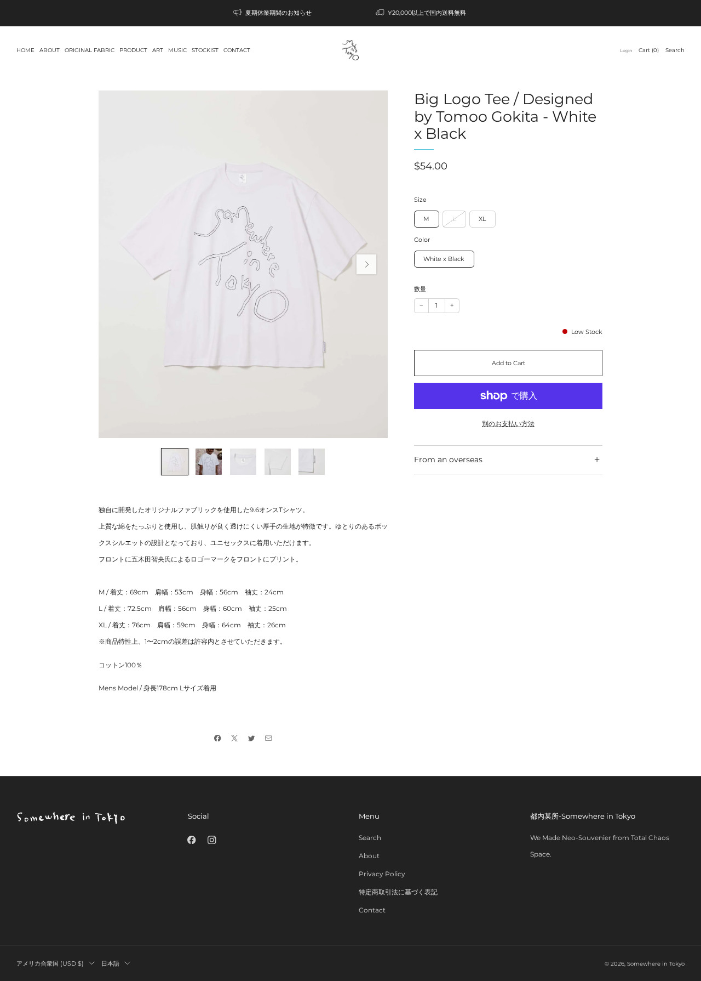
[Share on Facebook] (217, 738)
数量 (420, 289)
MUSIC (177, 50)
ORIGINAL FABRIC (89, 50)
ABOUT (49, 50)
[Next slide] (366, 264)
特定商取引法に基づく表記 (398, 892)
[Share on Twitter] (251, 738)
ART (157, 50)
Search (675, 50)
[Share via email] (268, 738)
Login (626, 50)
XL (482, 219)
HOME (25, 50)
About (369, 856)
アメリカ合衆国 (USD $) (50, 963)
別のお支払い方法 (508, 423)
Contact (372, 910)
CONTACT (236, 50)
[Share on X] (234, 738)
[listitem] (273, 13)
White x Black (443, 259)
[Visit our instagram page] (212, 840)
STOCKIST (205, 50)
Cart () (649, 50)
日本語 (110, 963)
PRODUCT (133, 50)
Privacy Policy (382, 874)
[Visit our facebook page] (191, 840)
